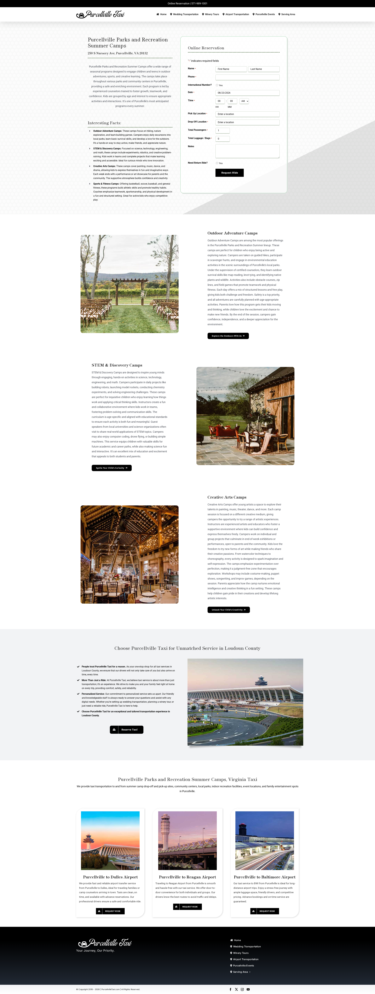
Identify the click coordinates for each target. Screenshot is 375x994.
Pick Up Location (197, 113)
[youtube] (248, 989)
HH (217, 107)
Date (191, 92)
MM (230, 107)
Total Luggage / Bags (200, 138)
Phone (192, 76)
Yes (221, 85)
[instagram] (242, 989)
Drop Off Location (198, 121)
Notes (191, 146)
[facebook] (230, 989)
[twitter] (236, 989)
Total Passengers (198, 130)
